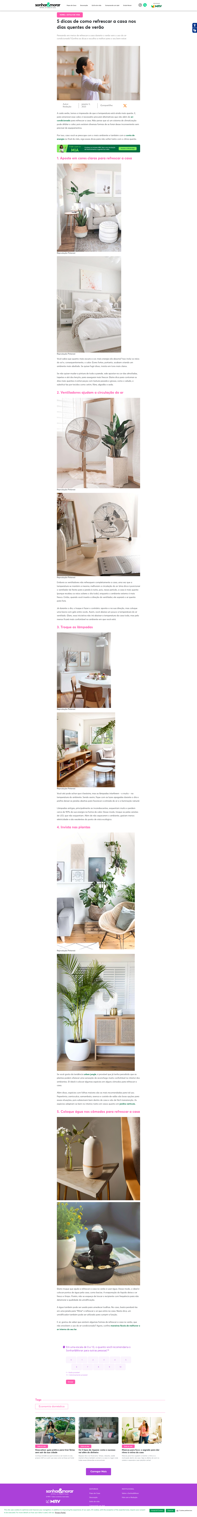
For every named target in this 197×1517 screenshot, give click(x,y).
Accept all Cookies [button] (157, 1510)
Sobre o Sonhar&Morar (130, 1493)
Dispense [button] (170, 1510)
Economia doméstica (52, 1406)
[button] (184, 1510)
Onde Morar (127, 5)
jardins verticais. (128, 1104)
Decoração (84, 5)
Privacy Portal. (60, 1512)
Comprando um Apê (112, 5)
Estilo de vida (96, 5)
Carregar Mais (98, 1471)
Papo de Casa (71, 5)
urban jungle (90, 1074)
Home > (63, 15)
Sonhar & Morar (47, 3)
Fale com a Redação (129, 1497)
